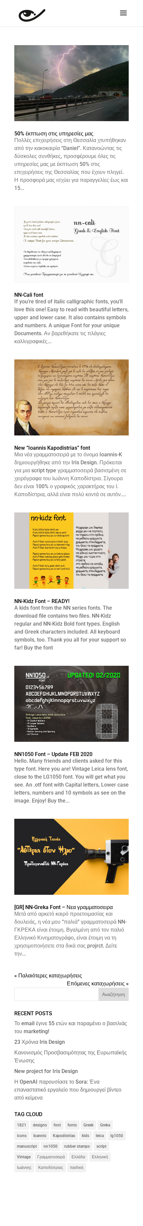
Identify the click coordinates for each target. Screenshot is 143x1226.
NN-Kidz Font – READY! (42, 601)
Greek (88, 1125)
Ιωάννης (24, 1167)
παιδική (76, 1167)
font (57, 1125)
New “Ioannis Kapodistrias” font (52, 448)
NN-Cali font (28, 295)
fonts (72, 1125)
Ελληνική (100, 1157)
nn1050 (51, 1146)
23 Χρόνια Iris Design (39, 1042)
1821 (21, 1125)
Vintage (24, 1157)
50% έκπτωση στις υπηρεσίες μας (53, 133)
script (101, 1146)
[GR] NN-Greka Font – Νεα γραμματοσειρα (63, 907)
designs (40, 1125)
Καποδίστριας (50, 1167)
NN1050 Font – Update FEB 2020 (53, 754)
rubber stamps (77, 1146)
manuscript (27, 1146)
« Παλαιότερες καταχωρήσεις (48, 975)
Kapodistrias (64, 1135)
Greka (105, 1125)
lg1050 (116, 1135)
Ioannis (39, 1135)
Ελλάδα (78, 1157)
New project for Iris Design (46, 1071)
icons (22, 1135)
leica (100, 1135)
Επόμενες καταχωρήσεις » (98, 983)
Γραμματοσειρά (51, 1157)
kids (85, 1135)
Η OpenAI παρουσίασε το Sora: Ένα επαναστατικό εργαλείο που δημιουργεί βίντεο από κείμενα (67, 1090)
